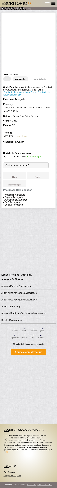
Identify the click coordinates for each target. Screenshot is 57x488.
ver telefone (22, 136)
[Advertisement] (28, 43)
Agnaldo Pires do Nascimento (16, 286)
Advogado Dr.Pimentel (12, 279)
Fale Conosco (9, 472)
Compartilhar (20, 79)
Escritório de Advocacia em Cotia (20, 92)
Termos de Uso (31, 485)
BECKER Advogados (11, 320)
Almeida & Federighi (11, 306)
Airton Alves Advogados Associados (19, 293)
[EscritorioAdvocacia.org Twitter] (5, 455)
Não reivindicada (39, 79)
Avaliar (37, 177)
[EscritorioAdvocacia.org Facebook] (4, 455)
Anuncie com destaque (28, 352)
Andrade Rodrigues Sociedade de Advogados (23, 313)
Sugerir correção (14, 185)
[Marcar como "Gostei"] (6, 79)
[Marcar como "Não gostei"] (9, 79)
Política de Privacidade (44, 485)
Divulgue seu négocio (12, 476)
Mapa (14, 177)
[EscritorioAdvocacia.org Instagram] (6, 455)
